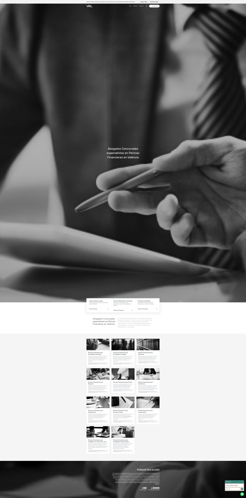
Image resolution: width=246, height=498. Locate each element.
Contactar (141, 6)
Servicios (135, 6)
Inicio (130, 6)
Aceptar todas (144, 1)
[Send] (242, 489)
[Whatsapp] (242, 494)
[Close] (242, 481)
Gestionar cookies (154, 1)
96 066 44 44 (155, 6)
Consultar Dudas (93, 309)
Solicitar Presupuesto (118, 310)
